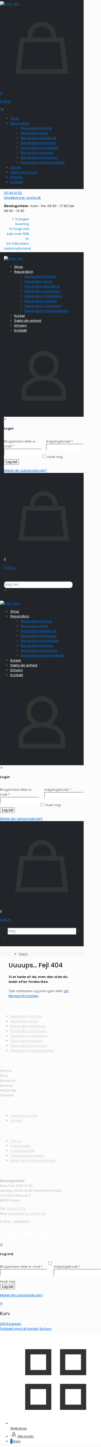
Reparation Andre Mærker (32, 1050)
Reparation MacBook (28, 1026)
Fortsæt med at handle (19, 1328)
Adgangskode (67, 1266)
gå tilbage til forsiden (38, 993)
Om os (15, 1140)
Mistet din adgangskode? (21, 1295)
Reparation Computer (28, 1045)
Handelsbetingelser (27, 1155)
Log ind (7, 1287)
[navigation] (50, 1316)
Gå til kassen (10, 1323)
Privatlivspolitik (22, 1150)
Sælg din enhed (23, 1115)
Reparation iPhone (26, 1016)
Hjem (23, 953)
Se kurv (45, 1328)
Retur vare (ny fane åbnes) (33, 1160)
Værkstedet (20, 1145)
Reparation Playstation (29, 1035)
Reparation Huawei (26, 1040)
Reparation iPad (24, 1021)
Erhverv (16, 1120)
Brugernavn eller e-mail (21, 1266)
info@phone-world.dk (26, 1213)
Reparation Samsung (28, 1030)
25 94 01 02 (16, 1208)
